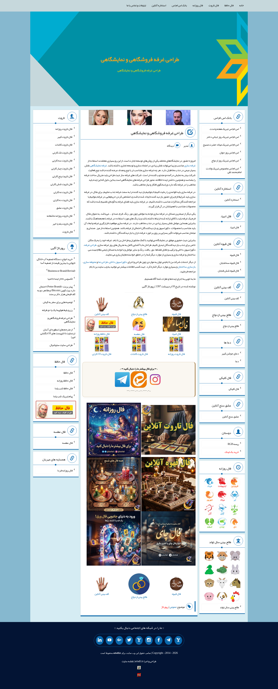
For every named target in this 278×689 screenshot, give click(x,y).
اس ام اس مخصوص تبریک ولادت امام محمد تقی (224, 170)
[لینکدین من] (99, 640)
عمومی (173, 607)
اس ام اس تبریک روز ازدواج (225, 160)
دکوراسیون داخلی (118, 262)
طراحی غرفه (90, 245)
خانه (241, 5)
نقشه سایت (128, 661)
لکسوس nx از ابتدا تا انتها (60, 278)
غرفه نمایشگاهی (98, 165)
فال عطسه (67, 442)
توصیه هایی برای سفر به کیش (58, 302)
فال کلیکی (234, 389)
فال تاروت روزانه (64, 129)
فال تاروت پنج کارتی (62, 176)
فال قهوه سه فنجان (229, 262)
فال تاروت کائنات (64, 144)
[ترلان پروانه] (139, 118)
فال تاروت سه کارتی (62, 160)
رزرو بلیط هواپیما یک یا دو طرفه (57, 310)
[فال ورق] (114, 539)
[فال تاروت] (168, 430)
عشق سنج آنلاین (230, 416)
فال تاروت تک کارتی (63, 152)
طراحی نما (103, 262)
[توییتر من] (129, 640)
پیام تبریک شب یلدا (63, 396)
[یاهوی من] (178, 640)
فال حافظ (229, 5)
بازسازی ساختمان (187, 266)
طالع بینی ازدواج (231, 326)
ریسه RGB (233, 444)
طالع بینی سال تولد (229, 607)
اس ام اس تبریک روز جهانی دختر (223, 136)
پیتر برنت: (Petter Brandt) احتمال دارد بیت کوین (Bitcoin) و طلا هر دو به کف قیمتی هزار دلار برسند (56, 290)
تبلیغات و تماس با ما (136, 5)
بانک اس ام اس (179, 5)
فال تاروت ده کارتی (63, 199)
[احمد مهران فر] (178, 118)
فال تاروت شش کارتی (61, 184)
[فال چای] (168, 539)
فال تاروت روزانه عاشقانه (60, 215)
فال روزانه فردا (65, 470)
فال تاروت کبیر (65, 136)
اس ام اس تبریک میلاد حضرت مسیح (221, 144)
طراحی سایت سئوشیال (61, 345)
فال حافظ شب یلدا (64, 388)
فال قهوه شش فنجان (228, 270)
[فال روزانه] (114, 430)
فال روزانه (198, 5)
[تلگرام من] (168, 640)
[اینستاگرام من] (149, 640)
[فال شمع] (114, 485)
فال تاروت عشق (64, 207)
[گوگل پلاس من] (119, 640)
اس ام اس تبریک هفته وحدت (224, 129)
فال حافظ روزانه (65, 380)
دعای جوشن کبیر (230, 353)
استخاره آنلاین (159, 5)
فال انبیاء (234, 227)
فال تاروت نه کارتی (63, 192)
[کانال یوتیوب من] (109, 640)
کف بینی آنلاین (231, 298)
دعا (237, 361)
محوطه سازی (89, 262)
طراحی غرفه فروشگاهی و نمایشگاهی (140, 59)
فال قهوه (234, 255)
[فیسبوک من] (158, 640)
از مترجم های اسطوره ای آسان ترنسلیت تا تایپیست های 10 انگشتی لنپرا (57, 333)
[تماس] (139, 640)
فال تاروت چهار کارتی (62, 168)
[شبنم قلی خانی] (101, 118)
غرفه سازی (190, 165)
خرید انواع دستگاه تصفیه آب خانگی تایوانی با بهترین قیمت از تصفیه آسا (56, 260)
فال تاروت (214, 5)
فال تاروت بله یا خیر (63, 223)
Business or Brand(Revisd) (61, 270)
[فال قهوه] (168, 485)
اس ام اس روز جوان (229, 152)
